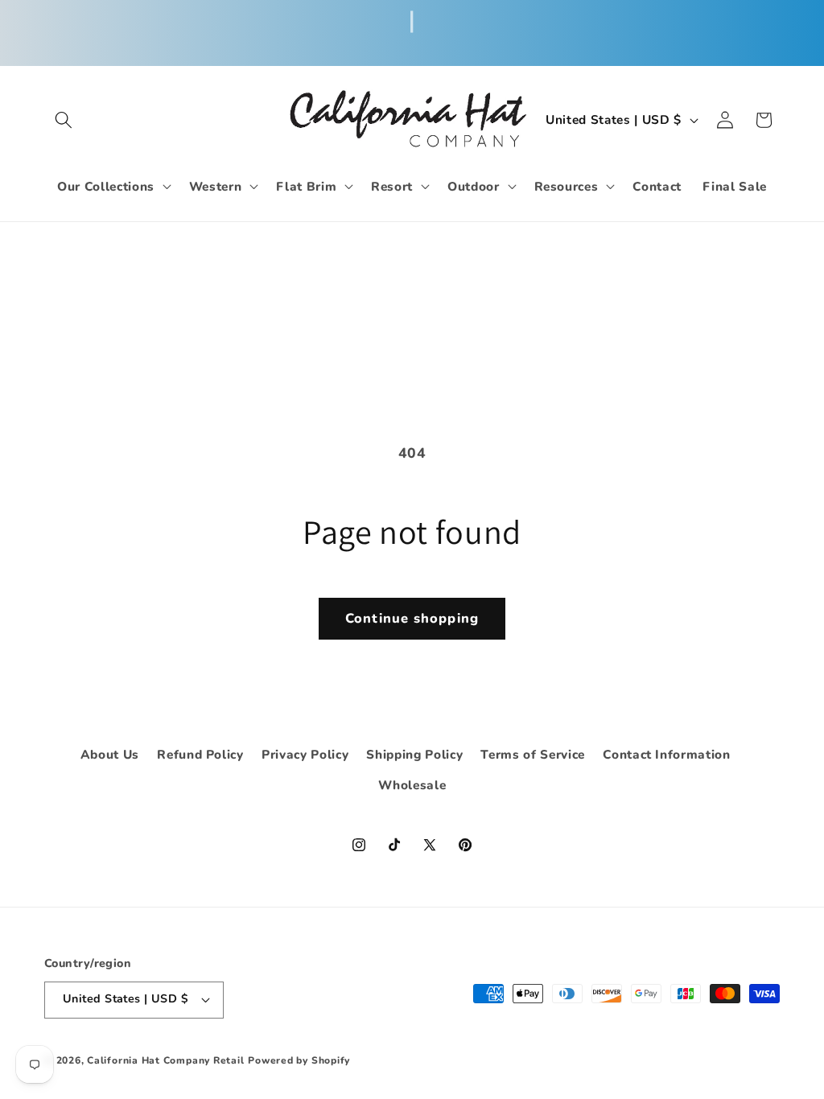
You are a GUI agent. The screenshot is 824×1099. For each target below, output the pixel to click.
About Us (109, 754)
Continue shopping (412, 618)
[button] (63, 120)
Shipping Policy (414, 754)
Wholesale (412, 784)
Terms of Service (532, 754)
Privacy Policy (305, 754)
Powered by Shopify (299, 1060)
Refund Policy (200, 754)
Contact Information (667, 754)
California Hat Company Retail (165, 1060)
